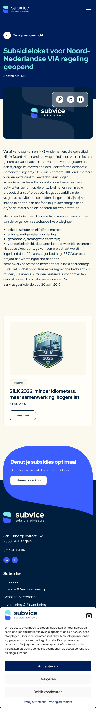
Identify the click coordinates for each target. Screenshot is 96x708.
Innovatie (10, 581)
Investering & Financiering (24, 605)
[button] (89, 615)
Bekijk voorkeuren (48, 692)
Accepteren (48, 666)
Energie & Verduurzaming (24, 589)
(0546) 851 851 (14, 550)
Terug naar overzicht (28, 35)
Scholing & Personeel (20, 597)
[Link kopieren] (59, 99)
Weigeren (48, 679)
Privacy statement (34, 702)
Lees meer (23, 415)
